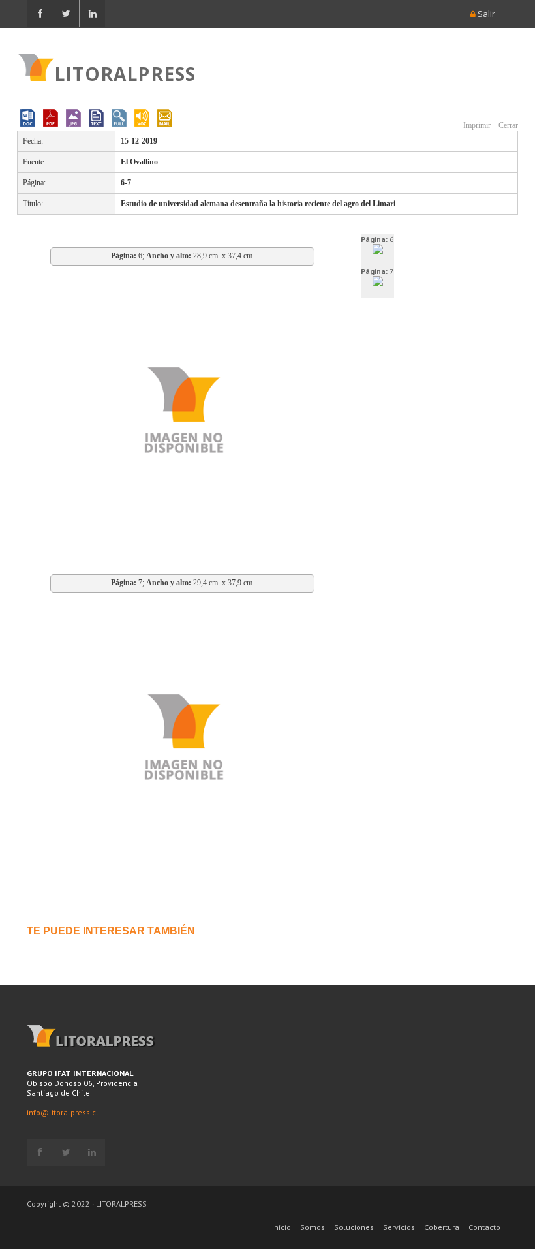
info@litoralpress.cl (63, 1112)
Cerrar (507, 125)
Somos (312, 1227)
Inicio (281, 1227)
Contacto (484, 1227)
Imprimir (476, 125)
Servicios (399, 1227)
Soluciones (354, 1227)
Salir (485, 14)
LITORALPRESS (125, 72)
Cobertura (441, 1227)
